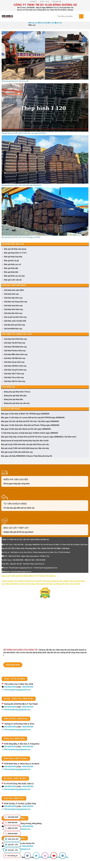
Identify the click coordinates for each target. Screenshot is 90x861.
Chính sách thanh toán (11, 616)
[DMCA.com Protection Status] (45, 593)
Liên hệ (59, 23)
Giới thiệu (43, 23)
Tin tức (51, 23)
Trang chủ (34, 23)
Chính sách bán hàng (11, 612)
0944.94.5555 (12, 833)
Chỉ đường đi (12, 856)
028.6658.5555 (12, 817)
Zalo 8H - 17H (12, 844)
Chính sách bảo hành (11, 639)
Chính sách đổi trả (9, 635)
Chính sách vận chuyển (11, 620)
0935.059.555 (12, 822)
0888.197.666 (12, 828)
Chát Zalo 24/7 (13, 839)
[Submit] (81, 16)
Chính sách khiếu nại (10, 631)
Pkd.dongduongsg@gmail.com (17, 690)
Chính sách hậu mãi (10, 627)
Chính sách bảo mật (10, 624)
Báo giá (32, 25)
